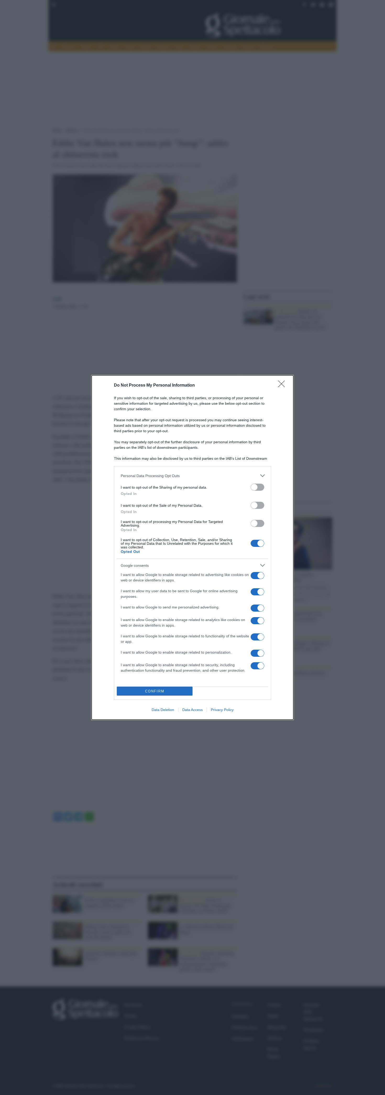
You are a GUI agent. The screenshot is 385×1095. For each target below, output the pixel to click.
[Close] (283, 386)
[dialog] (192, 547)
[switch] (257, 487)
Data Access (192, 710)
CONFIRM (154, 691)
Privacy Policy (222, 710)
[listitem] (192, 475)
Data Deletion (163, 710)
